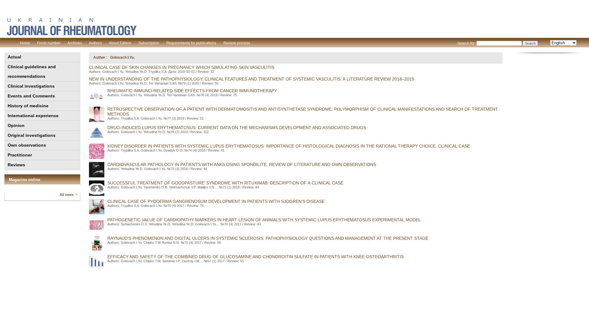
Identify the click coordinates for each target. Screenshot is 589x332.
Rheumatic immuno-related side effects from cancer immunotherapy (192, 90)
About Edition (120, 43)
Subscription (148, 43)
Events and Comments (31, 95)
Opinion (16, 125)
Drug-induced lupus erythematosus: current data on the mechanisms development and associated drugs (236, 127)
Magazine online (24, 179)
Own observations (27, 145)
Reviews (16, 164)
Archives (74, 43)
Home (25, 43)
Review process (236, 43)
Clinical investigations (31, 86)
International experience (33, 115)
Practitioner (20, 154)
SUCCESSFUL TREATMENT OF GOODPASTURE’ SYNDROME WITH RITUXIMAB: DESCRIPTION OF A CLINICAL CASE (225, 182)
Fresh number (48, 43)
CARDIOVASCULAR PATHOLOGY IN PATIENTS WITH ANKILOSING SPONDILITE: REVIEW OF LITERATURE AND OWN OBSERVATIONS (241, 164)
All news (67, 194)
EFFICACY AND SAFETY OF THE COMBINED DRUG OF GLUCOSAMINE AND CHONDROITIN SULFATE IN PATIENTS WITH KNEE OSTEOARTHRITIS (255, 256)
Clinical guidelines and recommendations (32, 71)
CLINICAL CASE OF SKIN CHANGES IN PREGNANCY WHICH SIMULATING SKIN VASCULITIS (181, 67)
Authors (95, 43)
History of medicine (28, 105)
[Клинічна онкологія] (71, 34)
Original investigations (32, 135)
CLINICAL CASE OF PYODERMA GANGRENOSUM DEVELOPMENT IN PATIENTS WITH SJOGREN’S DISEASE (216, 201)
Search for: (466, 43)
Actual (14, 56)
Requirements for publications (191, 43)
